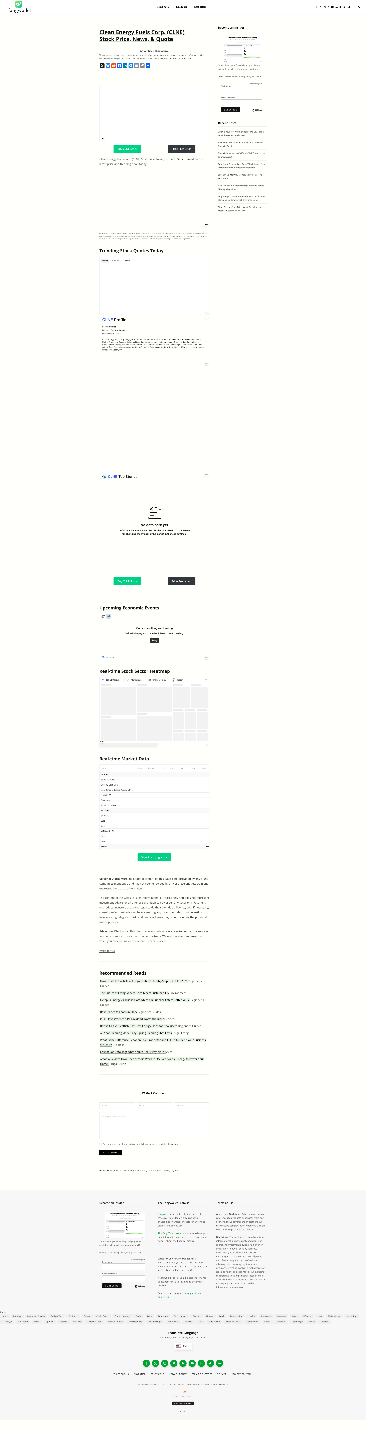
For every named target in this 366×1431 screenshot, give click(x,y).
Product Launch (115, 1321)
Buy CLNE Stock (127, 149)
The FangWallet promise (171, 1233)
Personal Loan (94, 1321)
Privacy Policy (178, 1374)
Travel (312, 1321)
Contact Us (158, 1374)
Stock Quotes (113, 1170)
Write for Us (107, 951)
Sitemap (221, 1374)
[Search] (358, 7)
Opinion (49, 1321)
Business (73, 1316)
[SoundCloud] (219, 1363)
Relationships (154, 1321)
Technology (297, 1321)
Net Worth (23, 1321)
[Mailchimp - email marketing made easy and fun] (257, 112)
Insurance (266, 1316)
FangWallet (164, 1214)
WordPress (222, 1384)
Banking (17, 1316)
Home (102, 1170)
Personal (77, 1321)
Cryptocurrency (122, 1316)
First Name (226, 86)
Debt (149, 1316)
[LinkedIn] (201, 1363)
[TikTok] (210, 1363)
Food (221, 1316)
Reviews (188, 1321)
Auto (5, 1316)
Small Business (233, 1321)
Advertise (140, 1374)
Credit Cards (102, 1316)
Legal (294, 1316)
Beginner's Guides (36, 1316)
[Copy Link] (142, 65)
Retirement (173, 1321)
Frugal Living (236, 1316)
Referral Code (135, 1321)
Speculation (252, 1321)
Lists (320, 1316)
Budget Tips (56, 1316)
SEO (201, 1321)
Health (252, 1316)
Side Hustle (214, 1321)
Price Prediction (182, 149)
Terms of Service (202, 1374)
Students (281, 1321)
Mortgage (7, 1321)
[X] (102, 65)
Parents (63, 1321)
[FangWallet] (19, 6)
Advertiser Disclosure (154, 51)
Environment (180, 1316)
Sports (267, 1321)
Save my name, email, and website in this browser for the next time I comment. (141, 1144)
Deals (138, 1316)
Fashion (196, 1316)
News (36, 1321)
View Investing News (154, 857)
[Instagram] (164, 1363)
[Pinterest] (173, 1363)
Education (163, 1316)
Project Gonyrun (241, 1374)
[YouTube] (192, 1363)
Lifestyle (307, 1316)
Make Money (334, 1316)
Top (184, 1411)
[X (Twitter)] (155, 1363)
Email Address (228, 97)
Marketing (351, 1316)
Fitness (209, 1316)
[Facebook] (119, 65)
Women (324, 1321)
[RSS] (183, 1363)
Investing (281, 1316)
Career (87, 1316)
